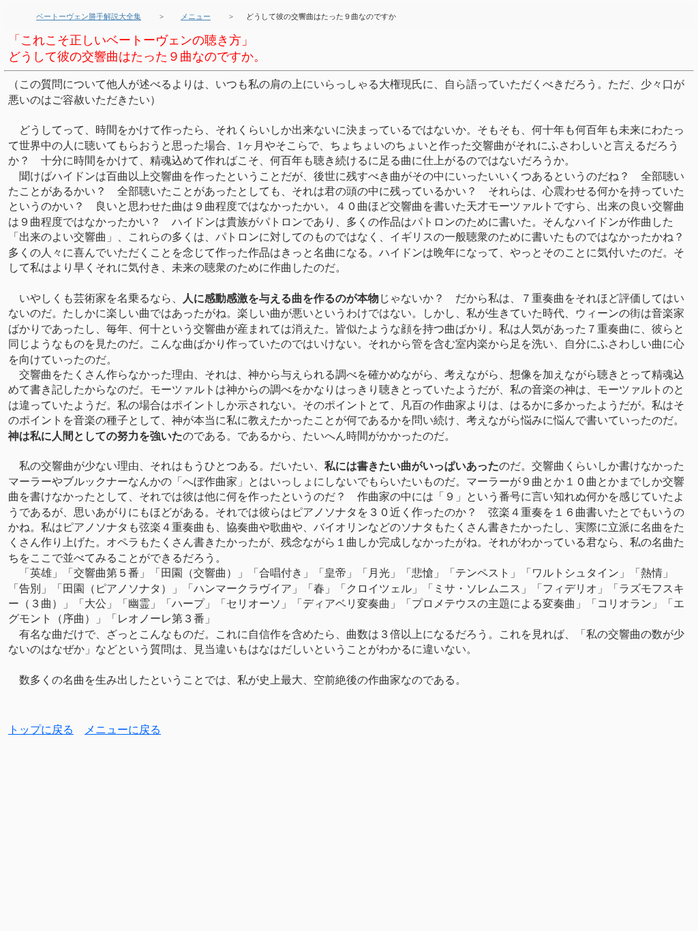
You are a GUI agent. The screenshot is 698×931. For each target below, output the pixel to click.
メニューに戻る (123, 729)
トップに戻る (41, 729)
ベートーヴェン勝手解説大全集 (88, 16)
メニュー (196, 16)
